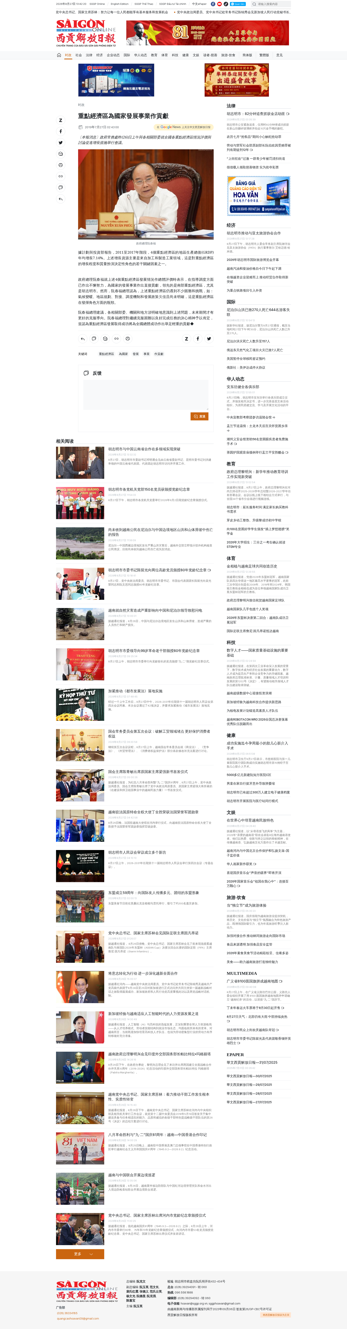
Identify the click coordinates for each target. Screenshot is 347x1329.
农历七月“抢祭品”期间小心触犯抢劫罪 (254, 137)
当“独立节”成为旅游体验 (246, 905)
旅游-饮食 (228, 55)
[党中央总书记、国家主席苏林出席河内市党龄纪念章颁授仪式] (80, 1229)
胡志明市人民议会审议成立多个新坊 (137, 852)
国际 (127, 55)
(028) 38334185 (67, 1313)
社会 (79, 55)
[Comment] (60, 187)
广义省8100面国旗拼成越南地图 (253, 981)
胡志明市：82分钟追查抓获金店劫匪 (256, 114)
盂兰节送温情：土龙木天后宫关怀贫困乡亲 (257, 426)
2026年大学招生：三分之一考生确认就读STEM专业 (256, 544)
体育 (164, 55)
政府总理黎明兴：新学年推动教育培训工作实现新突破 (257, 474)
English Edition (120, 3)
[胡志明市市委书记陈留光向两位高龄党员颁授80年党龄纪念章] (80, 584)
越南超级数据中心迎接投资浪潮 (249, 693)
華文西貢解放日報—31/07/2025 (252, 1062)
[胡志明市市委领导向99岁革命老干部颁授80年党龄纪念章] (80, 664)
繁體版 (264, 55)
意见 (279, 55)
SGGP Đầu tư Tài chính (172, 3)
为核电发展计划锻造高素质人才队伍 (252, 711)
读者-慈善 (210, 55)
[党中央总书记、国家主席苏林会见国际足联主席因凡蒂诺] (80, 947)
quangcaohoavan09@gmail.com (78, 1318)
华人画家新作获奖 (240, 864)
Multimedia (242, 973)
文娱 (196, 55)
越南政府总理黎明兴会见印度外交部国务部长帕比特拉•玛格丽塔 (159, 1054)
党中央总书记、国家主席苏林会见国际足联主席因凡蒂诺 (153, 933)
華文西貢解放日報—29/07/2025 (249, 1085)
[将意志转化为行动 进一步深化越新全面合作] (80, 987)
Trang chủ (59, 55)
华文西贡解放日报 (86, 32)
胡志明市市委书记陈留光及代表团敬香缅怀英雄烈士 (259, 1041)
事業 (147, 354)
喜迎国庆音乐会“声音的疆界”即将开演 (254, 873)
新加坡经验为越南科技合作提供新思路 (254, 702)
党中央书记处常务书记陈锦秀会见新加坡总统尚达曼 (285, 12)
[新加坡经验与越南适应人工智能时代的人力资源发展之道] (80, 1027)
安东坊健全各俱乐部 (243, 387)
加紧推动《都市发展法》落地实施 (135, 691)
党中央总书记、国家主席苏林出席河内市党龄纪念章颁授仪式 (157, 1215)
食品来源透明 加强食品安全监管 (249, 944)
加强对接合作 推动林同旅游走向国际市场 (256, 936)
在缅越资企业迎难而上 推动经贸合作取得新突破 (257, 279)
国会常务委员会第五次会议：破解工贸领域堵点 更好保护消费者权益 (159, 733)
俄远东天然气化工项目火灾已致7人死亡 (255, 350)
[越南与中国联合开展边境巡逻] (80, 1189)
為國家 (123, 354)
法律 (89, 55)
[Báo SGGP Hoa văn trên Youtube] (219, 4)
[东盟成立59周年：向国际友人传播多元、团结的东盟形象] (80, 906)
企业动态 (113, 55)
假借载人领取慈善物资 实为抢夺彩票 (253, 167)
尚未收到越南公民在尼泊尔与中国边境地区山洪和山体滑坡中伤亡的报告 (160, 532)
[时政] (60, 198)
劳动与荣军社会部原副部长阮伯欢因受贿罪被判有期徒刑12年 (259, 147)
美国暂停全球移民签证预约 (246, 359)
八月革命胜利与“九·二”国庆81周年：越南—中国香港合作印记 (157, 1135)
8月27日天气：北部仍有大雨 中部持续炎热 (257, 1017)
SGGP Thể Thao (144, 3)
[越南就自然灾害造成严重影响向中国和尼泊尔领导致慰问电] (80, 624)
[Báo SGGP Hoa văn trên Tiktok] (226, 4)
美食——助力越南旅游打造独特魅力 (252, 962)
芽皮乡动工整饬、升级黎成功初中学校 (254, 520)
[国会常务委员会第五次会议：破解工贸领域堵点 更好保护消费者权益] (80, 745)
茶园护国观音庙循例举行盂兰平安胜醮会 (256, 452)
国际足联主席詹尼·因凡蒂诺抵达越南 (253, 631)
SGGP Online (97, 3)
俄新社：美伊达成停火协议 (246, 367)
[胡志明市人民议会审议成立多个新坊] (80, 866)
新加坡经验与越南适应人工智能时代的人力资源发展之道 (153, 1014)
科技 (175, 55)
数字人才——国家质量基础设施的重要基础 (257, 652)
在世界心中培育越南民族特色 (250, 820)
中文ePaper (199, 3)
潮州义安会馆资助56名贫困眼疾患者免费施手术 (257, 441)
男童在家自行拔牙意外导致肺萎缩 (251, 783)
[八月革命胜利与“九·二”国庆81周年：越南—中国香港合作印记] (80, 1148)
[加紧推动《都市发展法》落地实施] (80, 705)
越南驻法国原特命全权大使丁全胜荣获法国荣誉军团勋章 (153, 812)
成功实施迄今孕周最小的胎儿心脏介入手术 (257, 745)
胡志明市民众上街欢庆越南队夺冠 (251, 1030)
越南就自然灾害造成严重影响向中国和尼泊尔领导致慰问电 (155, 610)
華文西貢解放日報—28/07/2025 (249, 1093)
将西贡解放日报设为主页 (276, 1315)
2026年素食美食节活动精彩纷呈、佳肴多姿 (258, 953)
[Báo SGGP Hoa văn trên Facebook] (213, 4)
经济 (99, 55)
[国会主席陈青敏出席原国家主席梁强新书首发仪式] (80, 785)
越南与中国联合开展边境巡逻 (131, 1175)
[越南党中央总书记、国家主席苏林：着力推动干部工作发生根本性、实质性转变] (80, 1108)
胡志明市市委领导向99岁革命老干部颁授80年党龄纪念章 (154, 651)
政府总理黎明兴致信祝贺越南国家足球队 (256, 600)
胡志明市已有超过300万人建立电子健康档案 (258, 792)
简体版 (247, 55)
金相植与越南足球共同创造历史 (252, 566)
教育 (154, 55)
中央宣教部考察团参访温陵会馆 (249, 417)
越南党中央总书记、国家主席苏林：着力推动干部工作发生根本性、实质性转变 (158, 1096)
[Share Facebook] (60, 131)
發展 (136, 354)
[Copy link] (60, 176)
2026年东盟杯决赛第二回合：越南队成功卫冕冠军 (258, 620)
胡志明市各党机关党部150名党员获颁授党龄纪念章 (149, 489)
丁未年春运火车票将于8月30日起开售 (254, 1008)
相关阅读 (65, 441)
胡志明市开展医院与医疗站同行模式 (252, 801)
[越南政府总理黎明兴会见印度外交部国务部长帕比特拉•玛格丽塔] (80, 1068)
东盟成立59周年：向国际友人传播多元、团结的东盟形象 (153, 893)
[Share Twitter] (60, 142)
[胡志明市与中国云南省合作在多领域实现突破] (80, 463)
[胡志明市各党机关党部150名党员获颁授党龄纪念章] (80, 503)
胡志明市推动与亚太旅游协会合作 (254, 233)
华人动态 (140, 55)
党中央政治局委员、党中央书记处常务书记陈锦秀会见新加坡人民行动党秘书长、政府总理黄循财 (170, 12)
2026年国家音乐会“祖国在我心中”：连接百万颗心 (258, 884)
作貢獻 (158, 354)
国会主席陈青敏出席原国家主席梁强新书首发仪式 (148, 772)
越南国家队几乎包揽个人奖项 (247, 609)
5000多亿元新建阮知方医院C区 (249, 775)
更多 (77, 1254)
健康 (185, 55)
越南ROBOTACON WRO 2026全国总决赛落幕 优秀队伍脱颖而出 (257, 722)
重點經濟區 (106, 354)
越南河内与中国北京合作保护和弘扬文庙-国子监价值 (258, 853)
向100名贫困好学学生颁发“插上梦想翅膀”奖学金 (258, 531)
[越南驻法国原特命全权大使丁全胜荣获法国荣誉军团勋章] (80, 826)
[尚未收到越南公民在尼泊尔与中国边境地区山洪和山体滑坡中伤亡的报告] (80, 543)
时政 (68, 55)
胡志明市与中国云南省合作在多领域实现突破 (144, 449)
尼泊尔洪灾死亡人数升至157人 (248, 341)
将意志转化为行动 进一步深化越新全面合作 (143, 973)
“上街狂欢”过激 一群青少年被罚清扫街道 (256, 159)
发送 (202, 416)
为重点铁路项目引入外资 (244, 290)
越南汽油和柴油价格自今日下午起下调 (254, 268)
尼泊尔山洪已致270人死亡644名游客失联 (258, 312)
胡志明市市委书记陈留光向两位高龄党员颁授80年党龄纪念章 (157, 570)
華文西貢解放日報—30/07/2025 (249, 1076)
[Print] (60, 165)
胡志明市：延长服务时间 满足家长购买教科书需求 (257, 509)
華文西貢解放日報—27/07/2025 (249, 1102)
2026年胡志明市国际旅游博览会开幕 (253, 260)
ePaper (235, 1054)
